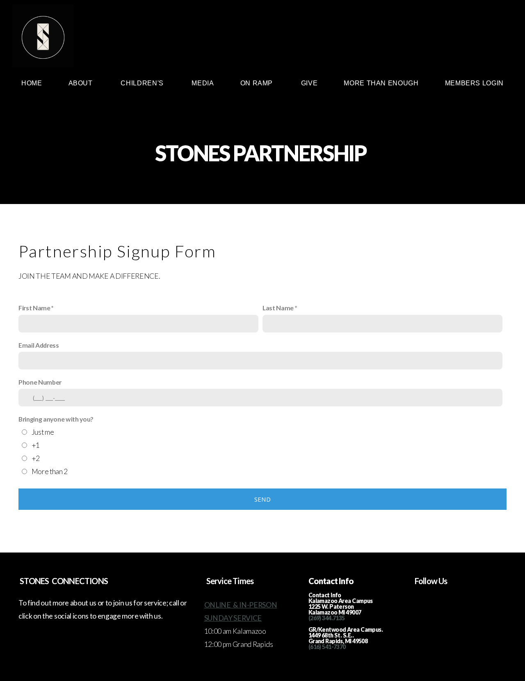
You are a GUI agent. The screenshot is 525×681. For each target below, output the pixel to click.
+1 (36, 445)
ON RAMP (257, 83)
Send (262, 499)
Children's (143, 83)
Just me (43, 432)
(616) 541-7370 (327, 646)
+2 (36, 458)
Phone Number (40, 382)
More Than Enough (381, 83)
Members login (474, 83)
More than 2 (50, 471)
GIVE (309, 83)
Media (203, 83)
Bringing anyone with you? (56, 419)
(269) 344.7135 (326, 618)
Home (31, 83)
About (81, 83)
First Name (34, 308)
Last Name (278, 308)
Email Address (38, 345)
